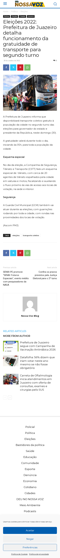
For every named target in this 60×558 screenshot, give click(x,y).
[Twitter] (13, 67)
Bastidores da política (30, 445)
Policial (30, 426)
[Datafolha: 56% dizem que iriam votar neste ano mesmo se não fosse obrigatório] (10, 361)
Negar (30, 538)
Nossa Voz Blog (30, 315)
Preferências (30, 547)
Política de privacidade (39, 554)
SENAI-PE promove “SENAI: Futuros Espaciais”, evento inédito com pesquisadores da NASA (16, 278)
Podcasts (30, 511)
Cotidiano (30, 487)
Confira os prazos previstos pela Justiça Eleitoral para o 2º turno (45, 275)
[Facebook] (6, 67)
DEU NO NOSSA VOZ (30, 499)
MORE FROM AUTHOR (16, 335)
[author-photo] (30, 311)
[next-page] (10, 397)
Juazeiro (31, 16)
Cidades (22, 16)
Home (5, 11)
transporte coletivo (31, 235)
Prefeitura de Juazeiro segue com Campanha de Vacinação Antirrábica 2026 (38, 346)
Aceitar (30, 530)
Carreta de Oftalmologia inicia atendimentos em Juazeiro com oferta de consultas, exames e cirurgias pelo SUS (36, 382)
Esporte (30, 469)
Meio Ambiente (30, 505)
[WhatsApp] (27, 67)
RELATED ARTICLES (14, 331)
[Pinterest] (20, 67)
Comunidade (30, 463)
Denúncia (30, 475)
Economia (30, 481)
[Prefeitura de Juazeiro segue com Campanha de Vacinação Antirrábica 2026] (10, 346)
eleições (16, 235)
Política (14, 11)
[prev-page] (5, 397)
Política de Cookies (19, 554)
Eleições (24, 11)
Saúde (30, 451)
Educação (30, 457)
